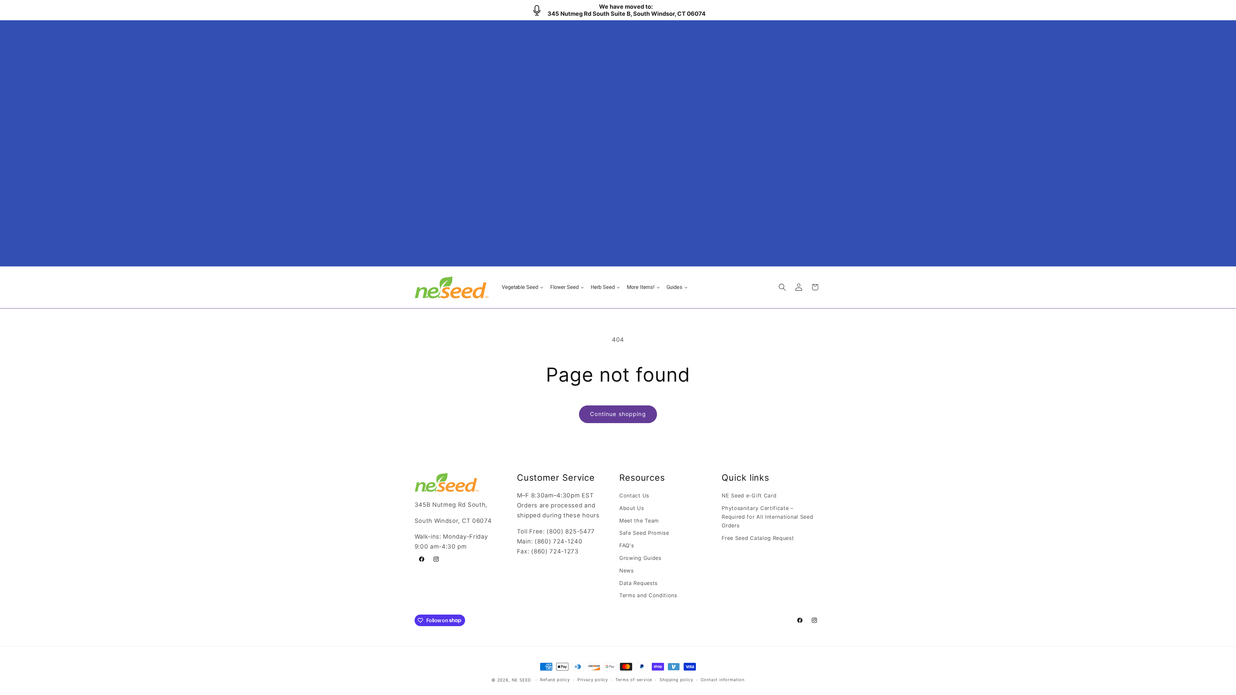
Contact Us (634, 495)
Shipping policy (676, 679)
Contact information (722, 679)
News (626, 570)
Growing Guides (640, 558)
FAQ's (626, 545)
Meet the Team (639, 520)
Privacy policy (592, 679)
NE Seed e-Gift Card (749, 495)
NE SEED (521, 680)
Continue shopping (618, 414)
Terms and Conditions (648, 595)
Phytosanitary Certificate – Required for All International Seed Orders (767, 517)
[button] (782, 287)
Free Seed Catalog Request (758, 538)
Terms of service (633, 679)
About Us (631, 508)
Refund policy (555, 679)
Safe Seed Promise (644, 533)
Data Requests (638, 583)
